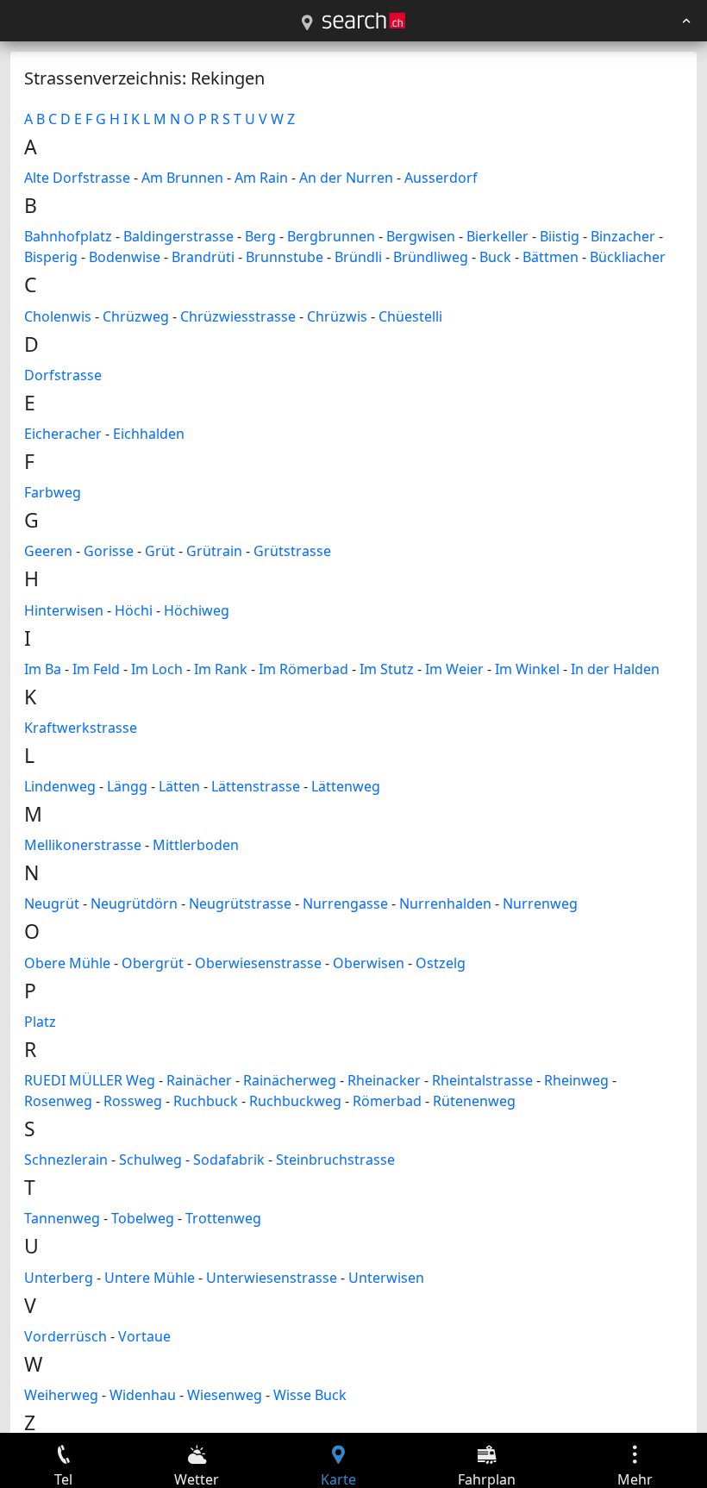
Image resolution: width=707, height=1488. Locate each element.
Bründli (358, 256)
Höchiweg (196, 610)
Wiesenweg (224, 1394)
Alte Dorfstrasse (77, 177)
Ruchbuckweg (295, 1100)
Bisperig (51, 256)
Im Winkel (527, 669)
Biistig (559, 236)
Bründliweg (430, 256)
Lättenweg (345, 786)
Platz (40, 1021)
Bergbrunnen (331, 236)
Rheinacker (384, 1080)
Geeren (48, 550)
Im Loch (157, 669)
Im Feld (96, 669)
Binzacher (623, 236)
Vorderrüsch (65, 1336)
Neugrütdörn (134, 903)
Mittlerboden (196, 844)
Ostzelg (441, 962)
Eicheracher (63, 433)
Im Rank (220, 669)
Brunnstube (284, 256)
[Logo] (363, 20)
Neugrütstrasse (240, 903)
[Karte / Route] (307, 23)
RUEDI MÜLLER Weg (89, 1080)
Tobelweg (142, 1218)
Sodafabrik (229, 1159)
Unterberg (58, 1277)
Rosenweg (58, 1100)
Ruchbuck (205, 1100)
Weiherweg (61, 1394)
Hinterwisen (63, 610)
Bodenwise (124, 256)
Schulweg (150, 1159)
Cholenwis (57, 316)
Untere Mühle (149, 1277)
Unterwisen (386, 1277)
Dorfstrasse (63, 375)
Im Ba (42, 669)
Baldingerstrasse (178, 236)
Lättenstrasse (255, 786)
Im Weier (454, 669)
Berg (260, 236)
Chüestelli (410, 316)
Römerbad (387, 1100)
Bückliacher (628, 256)
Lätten (179, 786)
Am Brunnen (182, 177)
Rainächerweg (289, 1080)
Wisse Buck (310, 1394)
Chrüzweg (136, 316)
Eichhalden (149, 433)
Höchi (134, 610)
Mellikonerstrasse (82, 844)
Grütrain (214, 550)
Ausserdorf (441, 177)
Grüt (160, 550)
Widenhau (142, 1394)
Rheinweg (576, 1080)
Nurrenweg (540, 903)
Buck (495, 256)
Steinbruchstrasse (335, 1159)
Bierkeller (497, 236)
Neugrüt (51, 903)
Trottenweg (223, 1218)
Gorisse (109, 550)
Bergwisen (420, 236)
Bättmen (550, 256)
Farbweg (52, 492)
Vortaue (144, 1336)
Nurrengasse (345, 903)
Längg (127, 786)
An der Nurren (346, 177)
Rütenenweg (474, 1100)
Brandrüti (203, 256)
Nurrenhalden (445, 903)
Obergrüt (153, 962)
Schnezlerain (66, 1159)
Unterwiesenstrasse (271, 1277)
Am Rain (261, 177)
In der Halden (615, 669)
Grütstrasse (292, 550)
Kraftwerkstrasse (80, 727)
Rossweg (132, 1100)
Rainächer (199, 1080)
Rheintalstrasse (482, 1080)
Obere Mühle (67, 962)
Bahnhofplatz (68, 236)
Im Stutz (387, 669)
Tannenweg (62, 1218)
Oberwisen (368, 962)
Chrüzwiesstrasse (238, 316)
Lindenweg (60, 786)
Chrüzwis (337, 316)
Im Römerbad (303, 669)
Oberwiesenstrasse (258, 962)
